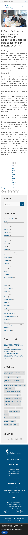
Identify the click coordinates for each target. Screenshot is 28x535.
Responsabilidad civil (14, 469)
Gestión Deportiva (8, 277)
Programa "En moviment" (10, 316)
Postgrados (6, 308)
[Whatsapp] (17, 191)
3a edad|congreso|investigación (12, 377)
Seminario (6, 327)
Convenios (6, 235)
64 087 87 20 (15, 508)
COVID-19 (6, 243)
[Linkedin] (11, 191)
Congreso (6, 232)
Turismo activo (8, 424)
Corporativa (6, 240)
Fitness (5, 271)
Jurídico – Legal (7, 288)
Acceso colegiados (14, 492)
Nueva (5, 302)
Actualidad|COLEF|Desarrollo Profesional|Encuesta (11, 381)
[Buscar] (22, 204)
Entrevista (6, 266)
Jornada (5, 285)
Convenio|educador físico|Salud (12, 395)
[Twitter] (5, 191)
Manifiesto (6, 294)
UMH (14, 424)
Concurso (6, 229)
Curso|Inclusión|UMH (9, 401)
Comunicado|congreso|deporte (12, 391)
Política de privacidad (14, 521)
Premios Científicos (8, 313)
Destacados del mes (9, 252)
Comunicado (7, 226)
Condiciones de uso (18, 518)
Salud (5, 322)
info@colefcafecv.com (15, 502)
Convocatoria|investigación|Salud (12, 398)
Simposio (12, 421)
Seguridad (6, 421)
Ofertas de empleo (14, 478)
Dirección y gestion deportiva (11, 255)
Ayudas (5, 221)
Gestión (13, 408)
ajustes (20, 529)
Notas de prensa (8, 299)
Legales (5, 291)
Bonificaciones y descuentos (14, 476)
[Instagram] (8, 191)
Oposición (6, 305)
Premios (6, 311)
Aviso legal (8, 518)
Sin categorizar (7, 330)
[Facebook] (2, 191)
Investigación (7, 283)
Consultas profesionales (14, 473)
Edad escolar (7, 257)
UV (17, 424)
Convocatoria (7, 238)
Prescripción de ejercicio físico (11, 418)
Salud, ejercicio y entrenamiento (12, 325)
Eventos (6, 269)
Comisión (6, 224)
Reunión (6, 319)
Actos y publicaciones (9, 218)
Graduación (19, 408)
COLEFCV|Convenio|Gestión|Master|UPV (15, 385)
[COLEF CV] (12, 451)
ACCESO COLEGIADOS (9, 1)
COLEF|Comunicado (9, 388)
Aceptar (4, 532)
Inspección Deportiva (9, 280)
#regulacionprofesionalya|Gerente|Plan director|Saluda (14, 372)
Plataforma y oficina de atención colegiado (14, 490)
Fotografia (6, 274)
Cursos (5, 246)
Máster (5, 297)
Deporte (6, 249)
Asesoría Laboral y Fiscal (14, 471)
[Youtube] (14, 191)
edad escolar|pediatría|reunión (12, 404)
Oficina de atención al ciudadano (14, 488)
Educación (6, 260)
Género (6, 411)
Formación (7, 408)
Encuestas (6, 263)
